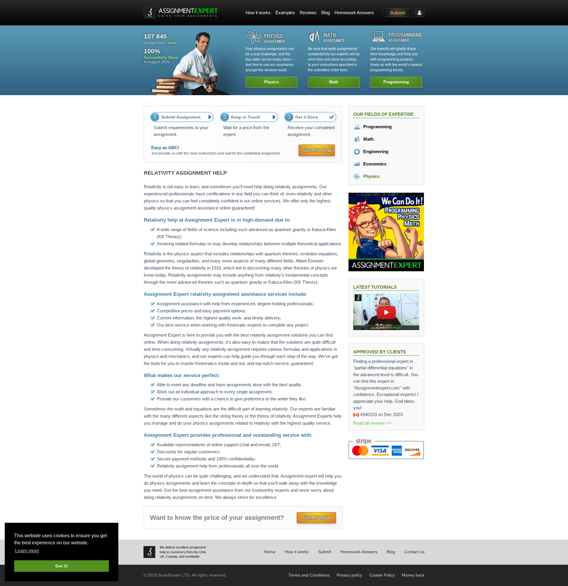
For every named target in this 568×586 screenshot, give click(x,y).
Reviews (308, 12)
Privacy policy (349, 575)
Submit (397, 12)
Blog (325, 12)
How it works (258, 12)
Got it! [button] (61, 566)
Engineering (375, 151)
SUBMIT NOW (316, 150)
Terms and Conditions (309, 575)
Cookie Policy (382, 575)
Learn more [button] (27, 550)
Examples (285, 12)
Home (269, 552)
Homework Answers (354, 12)
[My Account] (419, 12)
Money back (413, 575)
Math (368, 139)
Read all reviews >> (372, 423)
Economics (374, 163)
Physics (371, 176)
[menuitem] (258, 12)
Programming (377, 126)
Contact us (414, 552)
